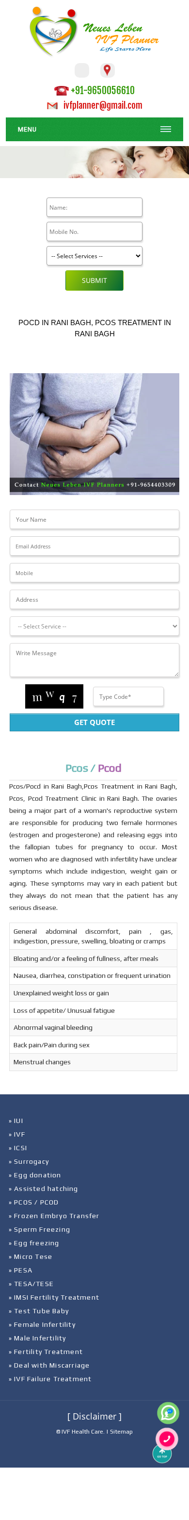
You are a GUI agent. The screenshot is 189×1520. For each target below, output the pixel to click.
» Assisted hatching (44, 1188)
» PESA (20, 1270)
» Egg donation (35, 1175)
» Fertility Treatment (46, 1351)
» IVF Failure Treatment (50, 1379)
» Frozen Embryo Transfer (54, 1216)
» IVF (17, 1134)
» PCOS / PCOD (34, 1202)
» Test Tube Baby (39, 1311)
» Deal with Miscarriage (49, 1365)
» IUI (16, 1120)
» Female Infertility (42, 1324)
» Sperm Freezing (39, 1229)
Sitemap (121, 1431)
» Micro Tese (30, 1256)
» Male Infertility (37, 1338)
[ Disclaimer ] (94, 1416)
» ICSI (18, 1148)
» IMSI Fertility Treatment (54, 1297)
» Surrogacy (29, 1161)
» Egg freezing (34, 1243)
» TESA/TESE (31, 1284)
